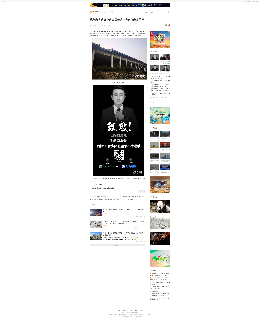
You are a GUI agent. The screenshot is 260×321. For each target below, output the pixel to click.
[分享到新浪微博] (169, 25)
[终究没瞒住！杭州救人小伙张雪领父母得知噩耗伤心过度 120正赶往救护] (154, 70)
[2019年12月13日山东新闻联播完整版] (165, 167)
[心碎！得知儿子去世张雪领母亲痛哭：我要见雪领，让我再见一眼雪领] (165, 60)
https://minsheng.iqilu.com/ (114, 196)
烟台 (165, 97)
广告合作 (141, 310)
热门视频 (154, 128)
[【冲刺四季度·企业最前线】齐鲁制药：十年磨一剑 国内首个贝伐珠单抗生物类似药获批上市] (96, 224)
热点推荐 (154, 51)
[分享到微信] (166, 25)
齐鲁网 (3, 1)
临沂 (162, 99)
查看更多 (117, 245)
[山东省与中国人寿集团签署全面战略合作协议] (154, 134)
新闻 (100, 12)
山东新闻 (106, 12)
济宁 (151, 99)
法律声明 (136, 310)
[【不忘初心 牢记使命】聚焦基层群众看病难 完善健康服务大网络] (154, 167)
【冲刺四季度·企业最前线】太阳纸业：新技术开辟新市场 (165, 140)
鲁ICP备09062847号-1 (113, 314)
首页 (243, 1)
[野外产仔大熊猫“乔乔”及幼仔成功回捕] (160, 206)
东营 (162, 97)
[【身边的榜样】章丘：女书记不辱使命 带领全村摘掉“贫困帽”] (165, 156)
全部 (146, 12)
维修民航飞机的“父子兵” (155, 245)
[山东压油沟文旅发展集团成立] (154, 156)
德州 (165, 99)
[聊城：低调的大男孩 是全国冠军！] (154, 145)
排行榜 (153, 271)
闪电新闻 (246, 1)
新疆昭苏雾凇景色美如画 (155, 229)
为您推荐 (94, 204)
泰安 (154, 99)
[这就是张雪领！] (154, 60)
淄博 (157, 97)
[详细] (104, 213)
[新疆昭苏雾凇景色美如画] (160, 222)
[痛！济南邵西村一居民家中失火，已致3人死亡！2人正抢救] (96, 212)
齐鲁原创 (112, 12)
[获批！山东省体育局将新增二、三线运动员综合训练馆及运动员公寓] (96, 236)
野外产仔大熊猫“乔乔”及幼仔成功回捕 (158, 214)
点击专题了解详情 (97, 184)
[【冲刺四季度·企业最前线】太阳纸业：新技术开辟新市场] (165, 134)
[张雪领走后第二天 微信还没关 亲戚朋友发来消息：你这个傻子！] (165, 70)
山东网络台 (250, 1)
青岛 (154, 97)
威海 (157, 99)
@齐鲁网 (102, 199)
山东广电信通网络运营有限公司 (132, 318)
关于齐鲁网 (119, 310)
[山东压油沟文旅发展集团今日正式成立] (165, 145)
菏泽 (154, 102)
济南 (151, 97)
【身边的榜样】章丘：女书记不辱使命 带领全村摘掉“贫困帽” (165, 162)
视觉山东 (154, 197)
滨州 (151, 102)
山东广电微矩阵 (256, 1)
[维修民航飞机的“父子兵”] (160, 238)
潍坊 (168, 97)
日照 (159, 99)
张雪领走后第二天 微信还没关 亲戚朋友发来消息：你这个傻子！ (165, 73)
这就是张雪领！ (153, 61)
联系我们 (125, 310)
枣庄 (159, 97)
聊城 (168, 99)
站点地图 (130, 310)
